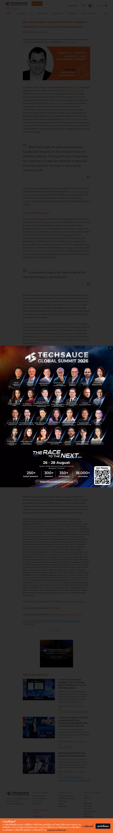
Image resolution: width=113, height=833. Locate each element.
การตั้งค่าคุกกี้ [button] (88, 826)
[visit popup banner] (56, 416)
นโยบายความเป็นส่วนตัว (56, 830)
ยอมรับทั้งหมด (102, 826)
